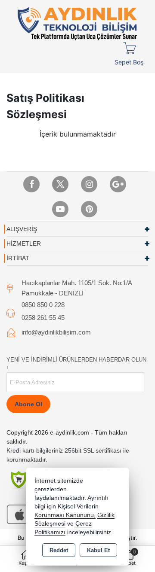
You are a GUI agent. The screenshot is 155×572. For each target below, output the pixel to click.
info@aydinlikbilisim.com (56, 332)
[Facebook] (31, 184)
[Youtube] (60, 209)
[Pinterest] (89, 209)
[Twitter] (60, 184)
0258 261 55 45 (43, 317)
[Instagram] (89, 184)
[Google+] (118, 184)
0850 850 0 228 (43, 304)
